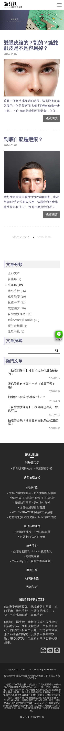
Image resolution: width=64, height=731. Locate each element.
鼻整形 (14, 279)
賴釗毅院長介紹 (22, 468)
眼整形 (15, 285)
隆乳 (19, 610)
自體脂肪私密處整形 (32, 536)
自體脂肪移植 (20, 314)
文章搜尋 (14, 340)
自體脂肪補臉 (22, 531)
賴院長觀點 (32, 578)
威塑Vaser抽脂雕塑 (23, 320)
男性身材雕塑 (42, 502)
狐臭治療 (17, 296)
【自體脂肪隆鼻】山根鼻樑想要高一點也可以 (33, 408)
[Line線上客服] (58, 336)
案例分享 (32, 570)
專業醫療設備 (43, 468)
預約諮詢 (32, 586)
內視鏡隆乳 (32, 556)
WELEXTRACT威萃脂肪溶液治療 (32, 512)
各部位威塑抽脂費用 (32, 507)
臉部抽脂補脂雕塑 (45, 493)
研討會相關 (17, 325)
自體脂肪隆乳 (21, 551)
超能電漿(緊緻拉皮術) (22, 517)
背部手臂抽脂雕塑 (21, 498)
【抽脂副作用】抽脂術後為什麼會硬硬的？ (33, 372)
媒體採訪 (17, 308)
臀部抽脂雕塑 (22, 502)
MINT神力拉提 (47, 517)
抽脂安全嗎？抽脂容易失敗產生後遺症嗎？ (33, 422)
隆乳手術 (17, 291)
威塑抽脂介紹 (32, 477)
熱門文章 (14, 360)
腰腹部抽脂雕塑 (45, 498)
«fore (15, 237)
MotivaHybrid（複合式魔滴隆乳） (32, 561)
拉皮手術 (17, 302)
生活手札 (16, 331)
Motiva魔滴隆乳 (42, 551)
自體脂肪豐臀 (42, 531)
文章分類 (14, 264)
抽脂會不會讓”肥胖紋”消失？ (26, 397)
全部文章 (14, 273)
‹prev (23, 237)
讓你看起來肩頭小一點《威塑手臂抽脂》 (31, 385)
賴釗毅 (8, 606)
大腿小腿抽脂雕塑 (20, 493)
